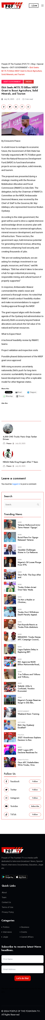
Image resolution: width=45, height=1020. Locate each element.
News (20, 522)
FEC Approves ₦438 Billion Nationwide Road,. (29, 663)
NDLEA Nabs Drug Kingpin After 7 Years (20, 462)
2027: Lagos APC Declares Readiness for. (28, 751)
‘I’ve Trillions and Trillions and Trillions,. (29, 675)
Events (24, 932)
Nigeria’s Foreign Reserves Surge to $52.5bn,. (29, 701)
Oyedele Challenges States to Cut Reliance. (28, 551)
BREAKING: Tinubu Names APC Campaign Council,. (29, 638)
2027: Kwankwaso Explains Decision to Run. (29, 738)
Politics (21, 735)
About (4, 892)
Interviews (7, 932)
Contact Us (6, 902)
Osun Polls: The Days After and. (29, 576)
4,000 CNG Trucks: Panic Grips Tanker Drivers (20, 438)
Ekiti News (21, 722)
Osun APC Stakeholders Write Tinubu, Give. (28, 763)
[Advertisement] (22, 35)
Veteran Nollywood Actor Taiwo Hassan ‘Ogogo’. (29, 526)
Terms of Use (7, 907)
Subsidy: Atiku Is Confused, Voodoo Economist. (26, 688)
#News (29, 82)
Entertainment (23, 711)
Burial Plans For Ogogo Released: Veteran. (28, 538)
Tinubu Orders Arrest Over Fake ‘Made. (27, 588)
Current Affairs (27, 937)
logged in (16, 484)
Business (25, 927)
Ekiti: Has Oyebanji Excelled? (26, 726)
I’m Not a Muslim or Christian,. (26, 601)
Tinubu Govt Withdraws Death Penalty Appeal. (28, 613)
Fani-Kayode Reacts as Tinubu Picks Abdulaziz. (28, 626)
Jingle (5, 937)
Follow (35, 781)
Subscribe (35, 806)
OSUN (20, 759)
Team (4, 897)
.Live (33, 5)
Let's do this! (22, 978)
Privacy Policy (8, 912)
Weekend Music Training (28, 714)
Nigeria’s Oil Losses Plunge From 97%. (29, 563)
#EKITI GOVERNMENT (12, 82)
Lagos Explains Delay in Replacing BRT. (28, 650)
